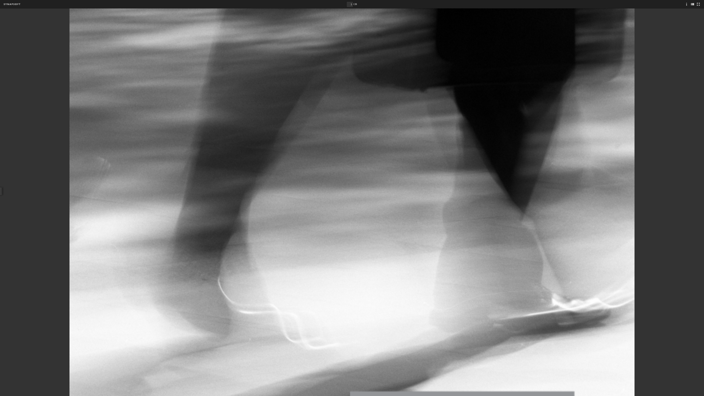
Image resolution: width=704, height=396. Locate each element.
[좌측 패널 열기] (692, 4)
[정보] (687, 4)
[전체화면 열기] (698, 4)
